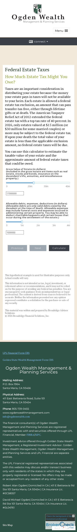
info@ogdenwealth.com (16, 416)
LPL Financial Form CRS (16, 353)
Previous (17, 248)
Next (38, 248)
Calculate (59, 248)
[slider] (38, 183)
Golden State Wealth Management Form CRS (28, 360)
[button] (61, 31)
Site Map (8, 525)
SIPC (38, 434)
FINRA (30, 434)
